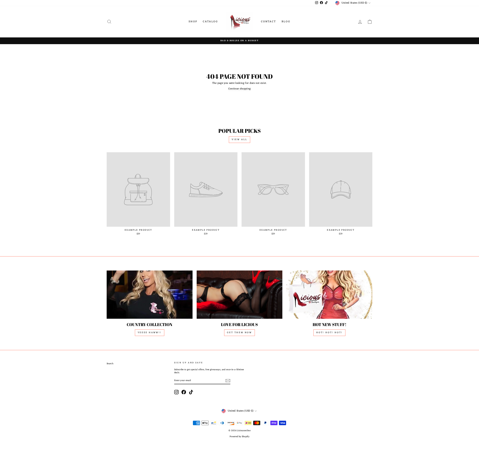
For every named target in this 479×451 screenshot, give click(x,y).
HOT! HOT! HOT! (329, 333)
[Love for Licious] (240, 294)
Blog (286, 21)
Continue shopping (239, 89)
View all (239, 139)
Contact (268, 21)
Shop (193, 21)
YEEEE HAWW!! (149, 333)
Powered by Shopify (239, 437)
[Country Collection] (150, 294)
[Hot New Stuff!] (329, 294)
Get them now (239, 333)
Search (110, 364)
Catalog (210, 21)
